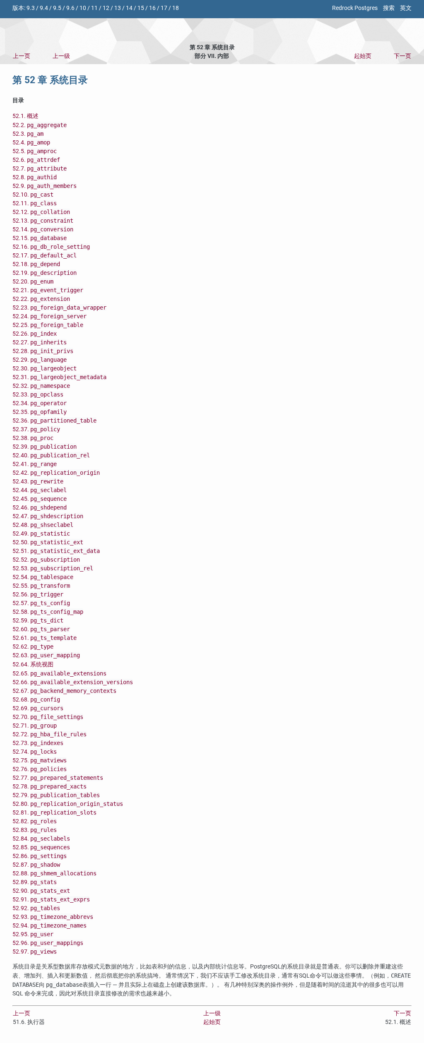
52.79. (56, 795)
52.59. (37, 620)
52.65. (59, 673)
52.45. (39, 498)
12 (106, 8)
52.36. (54, 420)
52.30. (44, 368)
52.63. (46, 655)
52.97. (34, 951)
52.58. (47, 611)
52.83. (34, 830)
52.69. (37, 708)
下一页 (402, 56)
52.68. (36, 699)
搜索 (389, 8)
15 (140, 8)
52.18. (36, 264)
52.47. (47, 516)
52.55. (41, 585)
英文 (406, 8)
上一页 (21, 56)
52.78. (49, 786)
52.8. (34, 177)
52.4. (31, 142)
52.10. (32, 194)
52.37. (36, 429)
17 (164, 8)
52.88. (54, 873)
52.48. (42, 525)
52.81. (54, 812)
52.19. (44, 272)
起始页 (362, 56)
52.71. (34, 725)
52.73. (37, 743)
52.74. (34, 751)
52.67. (64, 691)
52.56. (37, 594)
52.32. (41, 385)
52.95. (32, 934)
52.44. (39, 490)
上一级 (61, 56)
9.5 (57, 8)
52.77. (57, 777)
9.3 (30, 8)
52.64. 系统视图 (32, 664)
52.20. (32, 281)
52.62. (32, 646)
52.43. (37, 481)
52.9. (44, 186)
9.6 (70, 8)
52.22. (41, 299)
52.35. (39, 412)
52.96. (47, 943)
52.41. (34, 464)
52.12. (41, 212)
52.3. (27, 133)
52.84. (41, 838)
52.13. (42, 220)
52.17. (44, 255)
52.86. (39, 856)
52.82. (34, 821)
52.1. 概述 (25, 116)
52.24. (49, 316)
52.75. (39, 760)
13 (117, 8)
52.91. (51, 899)
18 (175, 8)
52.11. (34, 203)
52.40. (51, 455)
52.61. (44, 638)
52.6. (36, 159)
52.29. (39, 359)
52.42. (56, 472)
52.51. (56, 551)
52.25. (47, 325)
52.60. (41, 629)
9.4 (44, 8)
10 (83, 8)
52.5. (34, 151)
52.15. (39, 238)
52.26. (34, 333)
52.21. (47, 290)
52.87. (36, 864)
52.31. (59, 377)
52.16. (51, 246)
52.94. (49, 925)
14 (129, 8)
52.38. (32, 438)
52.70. (47, 717)
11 (94, 8)
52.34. (39, 403)
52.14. (42, 229)
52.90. (41, 890)
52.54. (42, 577)
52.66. (72, 682)
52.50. (47, 542)
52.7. (39, 168)
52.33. (37, 394)
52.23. (59, 307)
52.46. (39, 507)
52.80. (67, 803)
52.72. (49, 734)
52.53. (52, 568)
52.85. (41, 847)
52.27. (39, 342)
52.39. (44, 446)
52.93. (52, 916)
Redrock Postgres (355, 8)
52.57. (41, 603)
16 (152, 8)
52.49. (41, 533)
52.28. (42, 351)
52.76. (39, 769)
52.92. (36, 908)
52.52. (46, 559)
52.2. (39, 125)
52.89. (34, 882)
